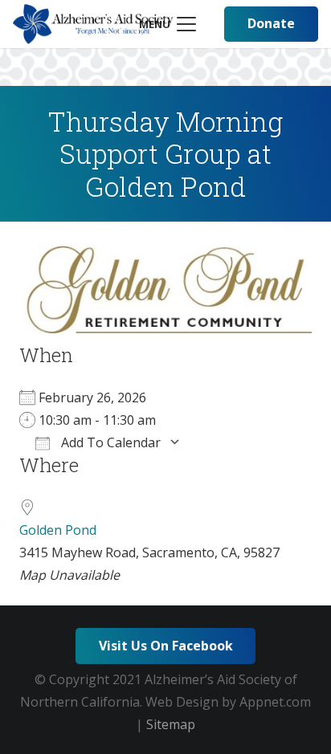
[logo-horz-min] (93, 24)
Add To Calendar (109, 442)
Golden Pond (57, 530)
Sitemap (170, 724)
